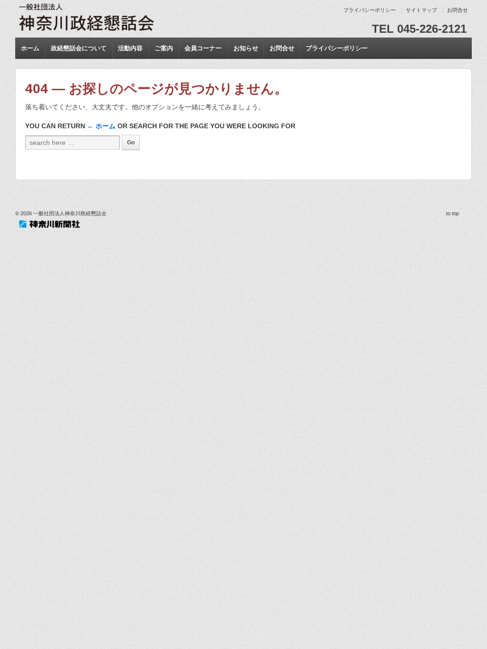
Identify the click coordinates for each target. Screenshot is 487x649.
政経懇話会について (79, 48)
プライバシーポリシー (369, 10)
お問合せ (457, 10)
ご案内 (164, 48)
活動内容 (130, 48)
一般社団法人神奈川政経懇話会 (69, 213)
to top (452, 213)
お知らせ (246, 48)
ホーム (30, 48)
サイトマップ (421, 10)
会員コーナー (203, 48)
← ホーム (101, 126)
